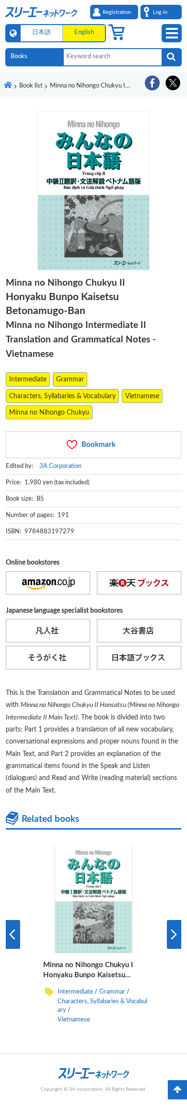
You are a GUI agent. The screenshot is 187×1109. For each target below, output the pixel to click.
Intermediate (28, 379)
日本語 (41, 32)
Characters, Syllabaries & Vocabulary (62, 396)
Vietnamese (142, 396)
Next (174, 934)
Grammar (70, 379)
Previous (13, 934)
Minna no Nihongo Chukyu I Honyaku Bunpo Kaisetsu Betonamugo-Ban (88, 975)
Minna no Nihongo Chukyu (49, 412)
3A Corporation (60, 466)
